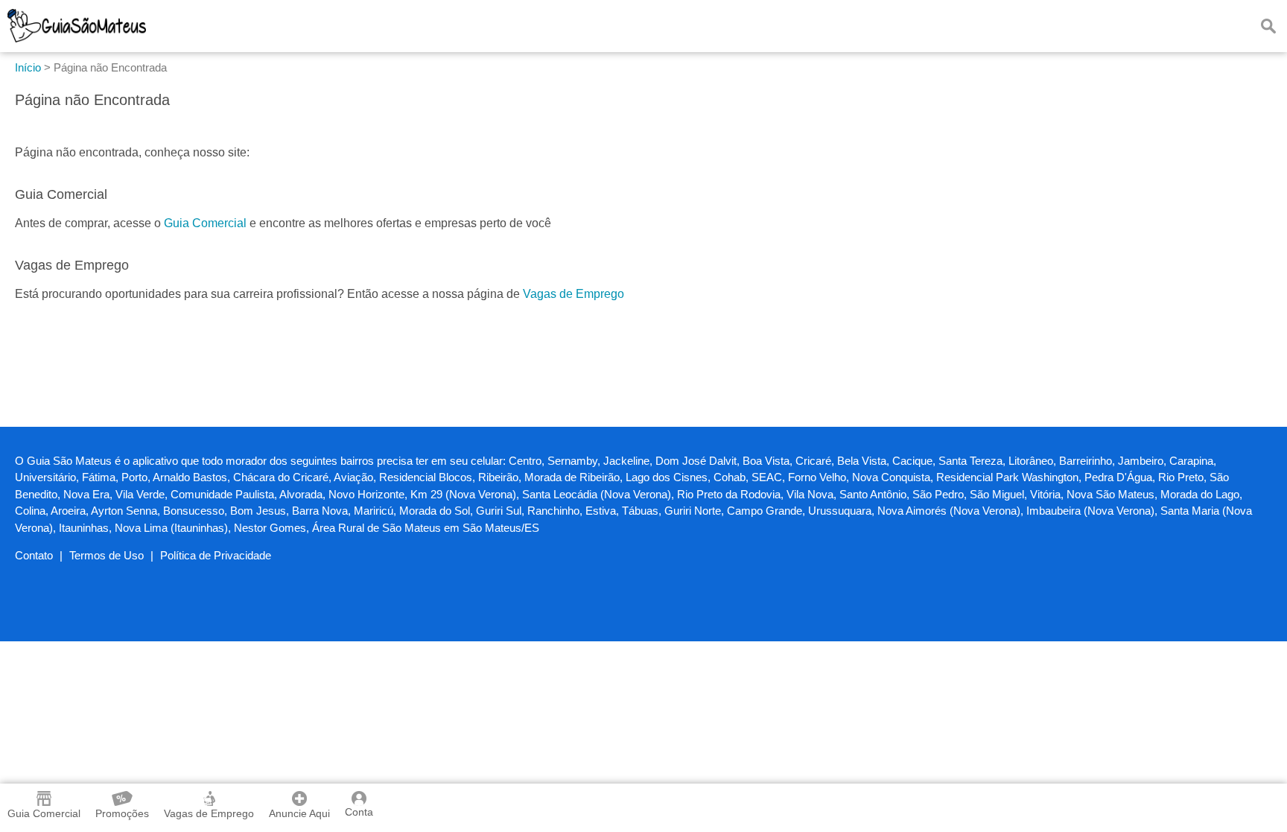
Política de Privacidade (215, 555)
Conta (359, 812)
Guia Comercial (205, 223)
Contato (34, 555)
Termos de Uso (106, 555)
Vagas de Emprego (573, 294)
